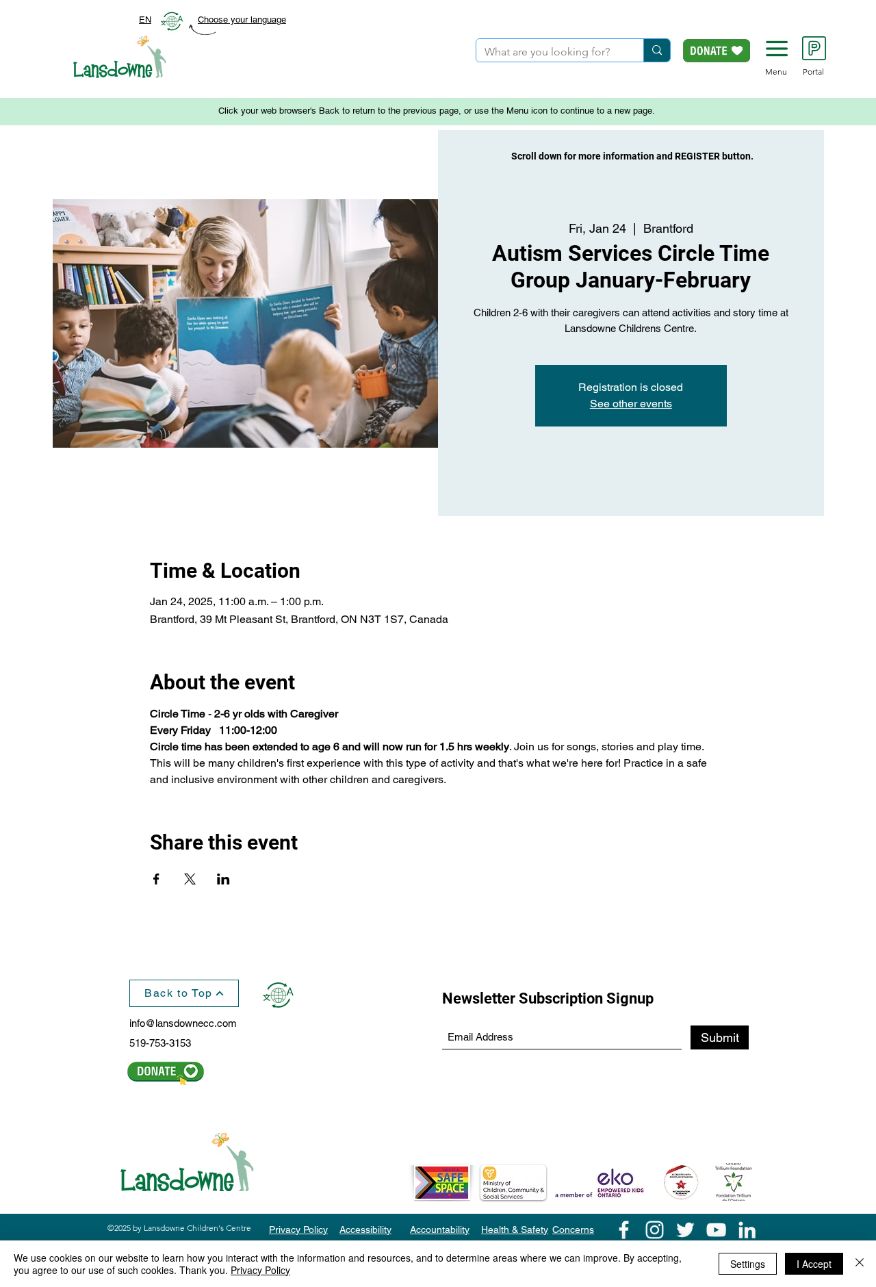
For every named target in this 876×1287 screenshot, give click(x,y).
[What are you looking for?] (656, 50)
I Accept (814, 1264)
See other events (631, 403)
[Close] (859, 1263)
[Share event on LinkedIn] (223, 879)
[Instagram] (655, 1230)
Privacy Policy (260, 1270)
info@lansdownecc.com (183, 1023)
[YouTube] (716, 1230)
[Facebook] (624, 1230)
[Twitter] (685, 1230)
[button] (776, 48)
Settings (747, 1264)
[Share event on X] (189, 879)
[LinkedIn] (747, 1230)
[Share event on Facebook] (156, 879)
